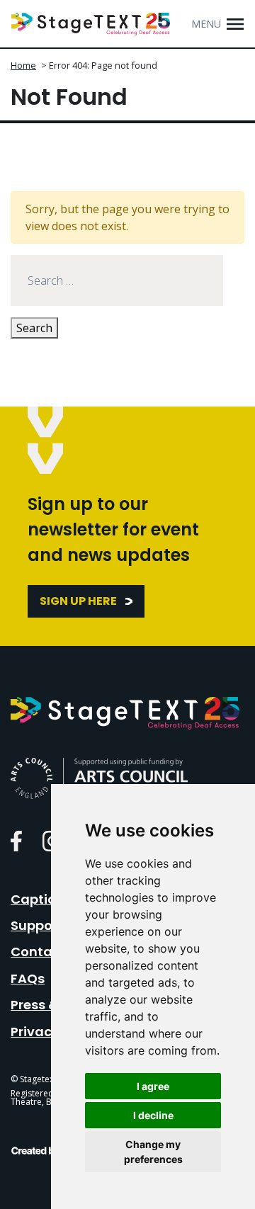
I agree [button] (153, 1086)
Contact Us (47, 951)
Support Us (46, 925)
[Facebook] (16, 840)
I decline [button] (153, 1115)
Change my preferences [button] (153, 1151)
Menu (206, 23)
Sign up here (78, 601)
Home (23, 65)
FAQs (28, 978)
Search (34, 328)
